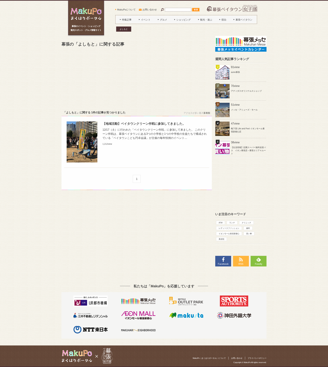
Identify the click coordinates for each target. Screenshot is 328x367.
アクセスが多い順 (192, 113)
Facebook (223, 264)
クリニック (246, 223)
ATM (220, 223)
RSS (240, 264)
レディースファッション (229, 228)
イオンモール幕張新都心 (229, 234)
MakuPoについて (126, 9)
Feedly (258, 264)
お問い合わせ (149, 9)
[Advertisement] (137, 78)
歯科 (248, 228)
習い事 (249, 234)
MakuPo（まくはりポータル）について (209, 358)
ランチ (232, 223)
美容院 (221, 239)
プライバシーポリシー (257, 358)
